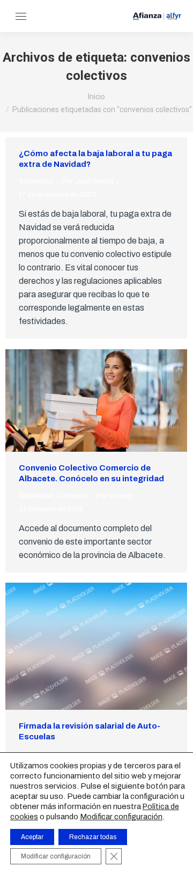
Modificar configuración (121, 816)
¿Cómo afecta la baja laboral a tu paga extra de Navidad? (95, 158)
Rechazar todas (92, 837)
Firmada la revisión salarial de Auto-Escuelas (89, 731)
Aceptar (32, 837)
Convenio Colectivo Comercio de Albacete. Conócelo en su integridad (91, 473)
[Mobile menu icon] (21, 16)
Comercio (72, 496)
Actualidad (36, 181)
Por (88, 181)
